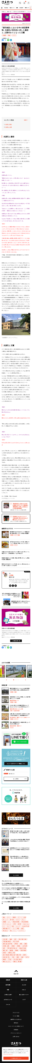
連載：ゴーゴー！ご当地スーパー (23, 717)
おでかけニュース (8, 999)
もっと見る (16, 908)
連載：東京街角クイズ (14, 700)
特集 (8, 989)
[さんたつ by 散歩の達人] (7, 3)
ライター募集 (16, 1016)
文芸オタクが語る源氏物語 (19, 11)
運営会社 (16, 1023)
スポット (24, 989)
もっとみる (16, 875)
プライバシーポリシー (16, 1033)
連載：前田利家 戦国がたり (16, 726)
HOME (3, 11)
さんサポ (24, 985)
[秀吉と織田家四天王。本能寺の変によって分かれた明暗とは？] (16, 725)
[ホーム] (2, 8)
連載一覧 (9, 11)
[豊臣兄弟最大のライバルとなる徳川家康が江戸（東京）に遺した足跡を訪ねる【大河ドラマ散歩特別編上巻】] (16, 691)
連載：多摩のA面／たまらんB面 (16, 709)
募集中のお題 (24, 980)
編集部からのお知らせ (16, 1019)
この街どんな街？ (8, 994)
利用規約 (16, 1029)
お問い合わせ (16, 1036)
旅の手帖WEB (13, 717)
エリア (24, 999)
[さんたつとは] (16, 818)
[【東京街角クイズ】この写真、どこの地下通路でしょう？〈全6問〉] (16, 699)
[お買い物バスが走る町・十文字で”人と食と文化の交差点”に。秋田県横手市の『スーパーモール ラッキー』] (16, 716)
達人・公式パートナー (24, 994)
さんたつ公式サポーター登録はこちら (16, 763)
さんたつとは (16, 1012)
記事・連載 (8, 985)
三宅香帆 (11, 575)
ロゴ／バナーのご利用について (16, 1026)
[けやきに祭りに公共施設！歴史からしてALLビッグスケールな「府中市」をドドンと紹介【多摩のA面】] (16, 708)
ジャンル (8, 1004)
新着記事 (8, 980)
